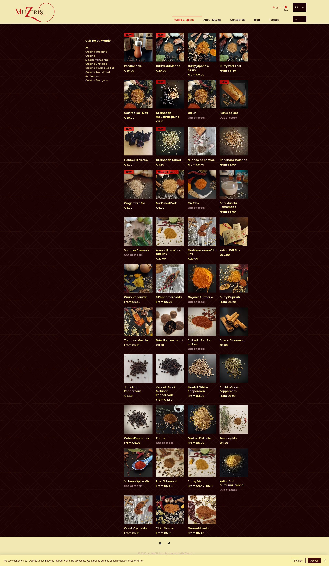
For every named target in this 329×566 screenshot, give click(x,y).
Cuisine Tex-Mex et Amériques (97, 74)
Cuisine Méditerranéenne (97, 58)
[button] (286, 8)
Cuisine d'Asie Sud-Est (99, 68)
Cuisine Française (96, 80)
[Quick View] (202, 47)
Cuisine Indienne (96, 51)
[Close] (325, 560)
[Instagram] (160, 543)
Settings (298, 560)
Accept (314, 560)
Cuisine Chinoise (96, 64)
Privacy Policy (135, 560)
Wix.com (189, 553)
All (86, 47)
